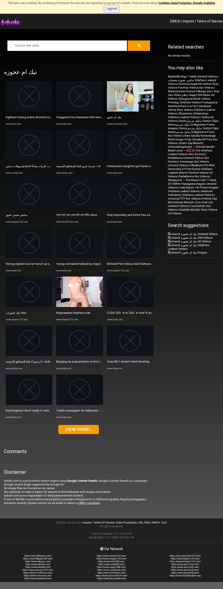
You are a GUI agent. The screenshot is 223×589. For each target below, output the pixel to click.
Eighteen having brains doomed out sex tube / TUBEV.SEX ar (45, 117)
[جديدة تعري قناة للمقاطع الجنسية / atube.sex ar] (79, 159)
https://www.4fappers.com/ (38, 555)
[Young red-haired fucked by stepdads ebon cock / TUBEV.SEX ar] (79, 257)
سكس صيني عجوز (16, 215)
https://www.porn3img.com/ (185, 570)
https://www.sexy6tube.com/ (111, 570)
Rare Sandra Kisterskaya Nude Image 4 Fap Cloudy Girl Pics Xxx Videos (193, 139)
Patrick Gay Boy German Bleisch (192, 200)
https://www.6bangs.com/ (38, 561)
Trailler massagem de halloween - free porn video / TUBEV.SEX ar (98, 410)
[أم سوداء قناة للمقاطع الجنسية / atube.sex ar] (29, 355)
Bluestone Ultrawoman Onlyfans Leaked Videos (188, 115)
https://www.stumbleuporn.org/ (185, 575)
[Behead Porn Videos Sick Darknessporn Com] (130, 257)
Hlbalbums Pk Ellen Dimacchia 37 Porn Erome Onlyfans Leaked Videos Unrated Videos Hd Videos (191, 170)
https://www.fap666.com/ (38, 567)
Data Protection (126, 522)
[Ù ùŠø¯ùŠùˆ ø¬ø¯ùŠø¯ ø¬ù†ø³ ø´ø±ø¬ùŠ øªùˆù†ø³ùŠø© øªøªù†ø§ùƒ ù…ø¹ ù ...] (130, 306)
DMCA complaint (89, 503)
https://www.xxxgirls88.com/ (111, 567)
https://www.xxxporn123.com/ (111, 558)
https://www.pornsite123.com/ (37, 570)
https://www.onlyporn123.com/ (185, 561)
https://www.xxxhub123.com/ (111, 555)
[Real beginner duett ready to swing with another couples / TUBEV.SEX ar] (29, 404)
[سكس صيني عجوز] (29, 208)
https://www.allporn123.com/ (185, 558)
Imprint (188, 21)
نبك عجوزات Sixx (16, 313)
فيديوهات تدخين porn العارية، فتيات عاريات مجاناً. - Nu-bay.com (43, 166)
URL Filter (144, 522)
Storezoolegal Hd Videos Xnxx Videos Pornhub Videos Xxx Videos (193, 85)
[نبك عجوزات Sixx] (29, 306)
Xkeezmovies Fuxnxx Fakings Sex (190, 91)
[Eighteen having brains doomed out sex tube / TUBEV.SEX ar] (29, 110)
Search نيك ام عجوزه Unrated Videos (194, 234)
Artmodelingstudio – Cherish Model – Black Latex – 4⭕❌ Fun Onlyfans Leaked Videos (192, 150)
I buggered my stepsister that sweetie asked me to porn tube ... (97, 117)
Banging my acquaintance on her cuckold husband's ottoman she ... (99, 361)
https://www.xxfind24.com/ (111, 561)
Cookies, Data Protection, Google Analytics (187, 3)
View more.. (78, 429)
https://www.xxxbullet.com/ (38, 578)
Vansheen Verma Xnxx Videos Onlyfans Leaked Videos (191, 109)
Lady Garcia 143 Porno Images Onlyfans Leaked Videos (193, 189)
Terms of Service (210, 21)
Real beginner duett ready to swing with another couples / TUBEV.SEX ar (52, 410)
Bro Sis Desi (197, 154)
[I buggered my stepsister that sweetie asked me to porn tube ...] (79, 110)
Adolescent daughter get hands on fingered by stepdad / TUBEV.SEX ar (153, 166)
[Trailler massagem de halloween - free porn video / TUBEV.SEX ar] (79, 404)
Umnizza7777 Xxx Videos (184, 198)
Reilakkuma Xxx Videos (194, 176)
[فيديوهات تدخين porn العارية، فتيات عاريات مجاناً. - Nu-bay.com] (29, 159)
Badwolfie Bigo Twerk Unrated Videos (192, 76)
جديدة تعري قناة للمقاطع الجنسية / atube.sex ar (85, 166)
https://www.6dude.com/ (38, 564)
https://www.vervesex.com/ (38, 575)
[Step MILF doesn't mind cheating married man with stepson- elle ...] (130, 355)
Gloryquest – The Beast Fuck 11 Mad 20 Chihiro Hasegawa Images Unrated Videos (192, 183)
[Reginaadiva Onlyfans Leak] (79, 306)
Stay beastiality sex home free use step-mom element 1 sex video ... (151, 215)
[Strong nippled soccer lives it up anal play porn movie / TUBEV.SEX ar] (29, 257)
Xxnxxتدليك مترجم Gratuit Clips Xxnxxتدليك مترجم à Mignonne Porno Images (193, 124)
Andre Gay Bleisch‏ (190, 143)
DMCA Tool (159, 522)
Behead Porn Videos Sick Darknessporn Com (136, 264)
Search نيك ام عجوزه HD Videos (191, 241)
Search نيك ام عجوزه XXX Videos (192, 238)
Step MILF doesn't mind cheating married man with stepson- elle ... (150, 361)
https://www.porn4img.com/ (185, 572)
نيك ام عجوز (114, 117)
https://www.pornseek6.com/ (111, 578)
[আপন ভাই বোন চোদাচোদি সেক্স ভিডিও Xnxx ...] (79, 208)
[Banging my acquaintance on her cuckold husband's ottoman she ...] (79, 355)
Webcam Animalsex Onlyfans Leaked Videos (190, 193)
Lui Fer (192, 106)
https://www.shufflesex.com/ (38, 572)
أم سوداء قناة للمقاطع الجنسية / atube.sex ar (33, 361)
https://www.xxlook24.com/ (111, 564)
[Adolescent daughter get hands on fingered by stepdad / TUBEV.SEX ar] (130, 159)
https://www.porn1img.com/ (185, 564)
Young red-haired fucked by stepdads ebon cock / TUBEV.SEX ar (98, 264)
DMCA (175, 21)
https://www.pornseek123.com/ (112, 575)
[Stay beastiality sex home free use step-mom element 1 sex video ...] (130, 208)
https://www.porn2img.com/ (185, 567)
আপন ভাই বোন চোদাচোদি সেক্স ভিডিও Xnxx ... (78, 215)
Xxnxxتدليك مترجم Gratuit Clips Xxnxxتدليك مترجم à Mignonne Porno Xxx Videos (193, 132)
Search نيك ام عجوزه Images (189, 252)
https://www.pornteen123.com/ (185, 555)
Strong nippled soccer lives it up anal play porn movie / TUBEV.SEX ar (50, 264)
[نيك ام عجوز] (130, 110)
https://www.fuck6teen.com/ (111, 572)
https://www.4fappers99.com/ (38, 558)
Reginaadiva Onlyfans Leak (73, 313)
